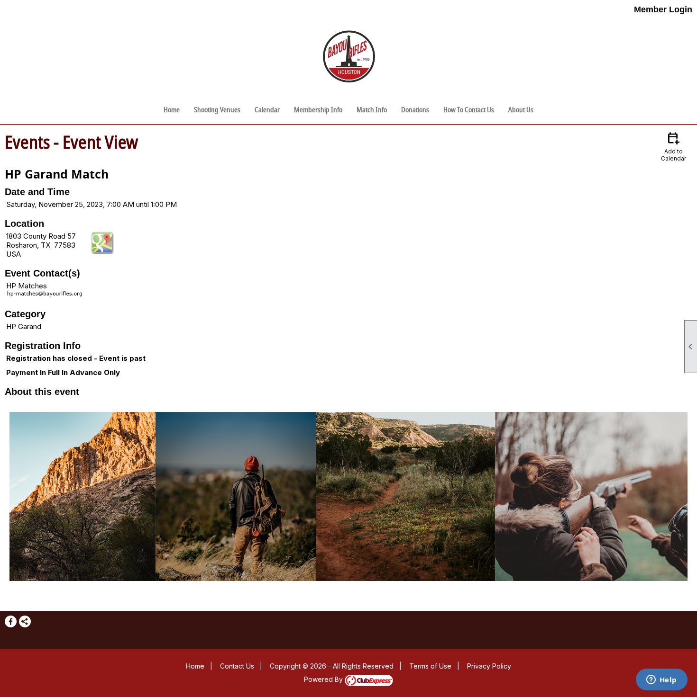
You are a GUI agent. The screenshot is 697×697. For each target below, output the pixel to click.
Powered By (324, 679)
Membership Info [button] (318, 110)
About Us (520, 110)
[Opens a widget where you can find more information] (661, 680)
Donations (415, 110)
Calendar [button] (267, 110)
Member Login (663, 9)
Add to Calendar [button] (673, 146)
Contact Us (237, 666)
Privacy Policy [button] (489, 666)
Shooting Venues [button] (217, 110)
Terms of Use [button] (430, 666)
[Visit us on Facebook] (11, 621)
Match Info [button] (372, 110)
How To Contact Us (468, 110)
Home (172, 110)
